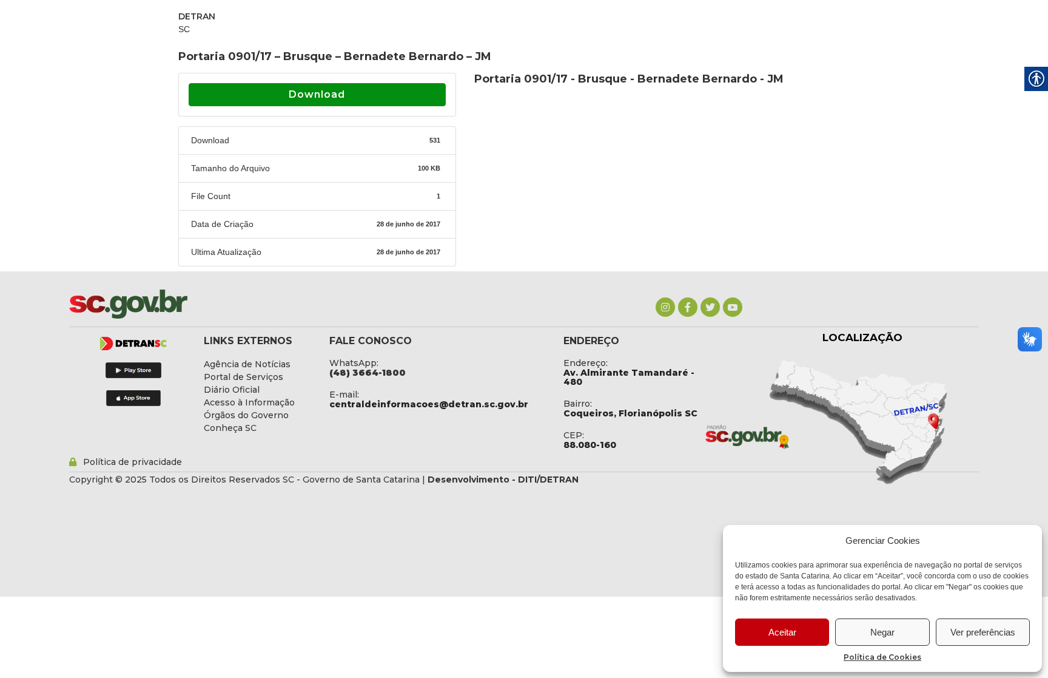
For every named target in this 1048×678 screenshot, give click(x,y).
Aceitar (782, 632)
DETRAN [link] (196, 16)
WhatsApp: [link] (353, 363)
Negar (882, 632)
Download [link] (317, 94)
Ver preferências (982, 632)
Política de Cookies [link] (882, 657)
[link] (665, 307)
